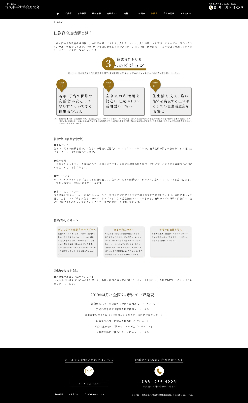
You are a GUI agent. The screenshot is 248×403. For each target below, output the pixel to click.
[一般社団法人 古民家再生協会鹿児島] (22, 6)
